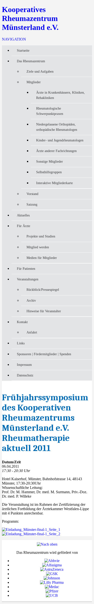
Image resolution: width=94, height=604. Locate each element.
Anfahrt (32, 332)
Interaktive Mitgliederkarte (54, 183)
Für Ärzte (23, 226)
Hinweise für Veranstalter (44, 311)
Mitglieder (34, 82)
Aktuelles (23, 215)
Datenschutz (25, 375)
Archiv (31, 300)
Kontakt (22, 322)
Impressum (24, 365)
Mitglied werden (38, 247)
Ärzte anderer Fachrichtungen (56, 151)
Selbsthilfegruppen (49, 172)
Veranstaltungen (27, 279)
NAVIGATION (14, 39)
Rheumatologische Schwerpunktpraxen (49, 111)
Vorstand (32, 194)
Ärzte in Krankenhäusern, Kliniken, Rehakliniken (60, 95)
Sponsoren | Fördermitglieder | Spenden (44, 354)
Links (21, 343)
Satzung (32, 204)
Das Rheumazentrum (31, 61)
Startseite (23, 50)
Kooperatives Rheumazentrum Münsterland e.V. (30, 18)
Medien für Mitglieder (42, 258)
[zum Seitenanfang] (47, 544)
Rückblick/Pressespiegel (43, 290)
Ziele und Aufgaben (40, 71)
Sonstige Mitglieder (49, 161)
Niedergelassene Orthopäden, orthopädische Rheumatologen (56, 127)
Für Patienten (26, 269)
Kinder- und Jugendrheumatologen (59, 140)
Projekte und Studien (41, 236)
